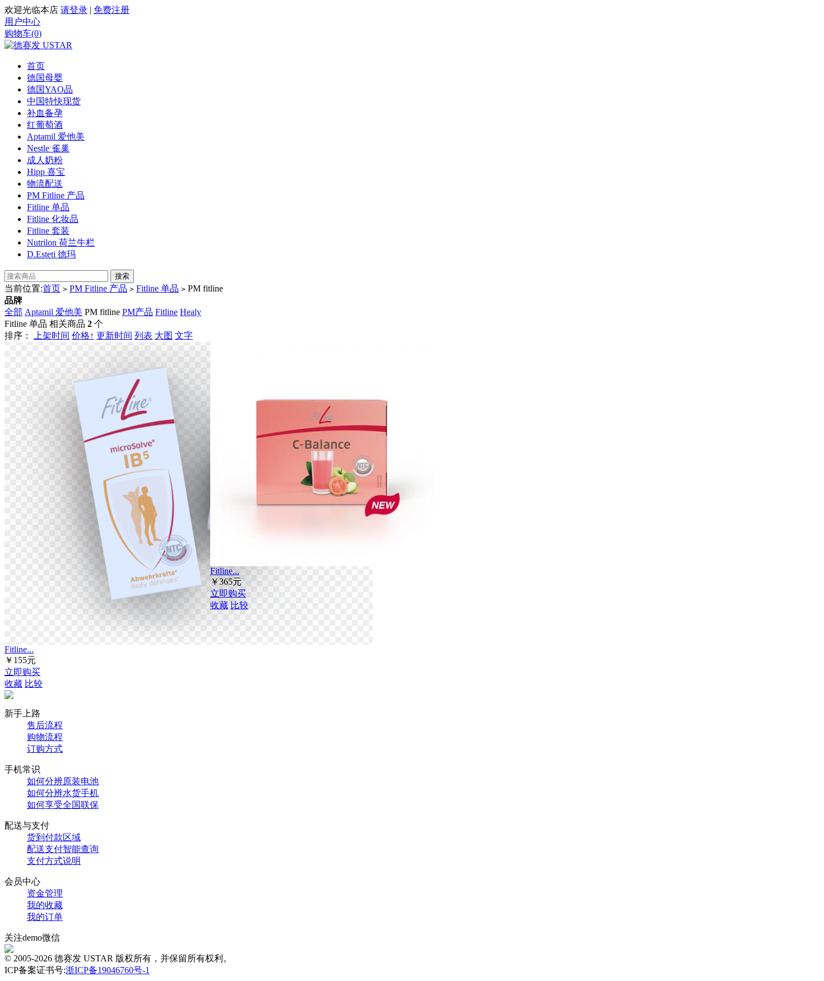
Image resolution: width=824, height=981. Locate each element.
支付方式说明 (54, 861)
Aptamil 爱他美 (56, 136)
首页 (36, 66)
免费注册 (111, 10)
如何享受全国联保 (63, 804)
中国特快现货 (54, 101)
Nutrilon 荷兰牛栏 (61, 242)
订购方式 (45, 748)
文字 (184, 335)
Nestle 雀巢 (48, 148)
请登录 (74, 10)
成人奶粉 (45, 160)
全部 (13, 312)
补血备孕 (45, 113)
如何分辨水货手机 (63, 793)
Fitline (166, 312)
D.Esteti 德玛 (51, 254)
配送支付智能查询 (63, 849)
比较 (34, 683)
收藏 (13, 683)
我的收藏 (45, 905)
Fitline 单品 (48, 207)
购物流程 (45, 737)
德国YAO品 (50, 89)
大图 (164, 335)
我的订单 (45, 917)
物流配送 (45, 183)
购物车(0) (22, 33)
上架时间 (52, 335)
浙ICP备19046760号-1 (108, 970)
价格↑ (83, 335)
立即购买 (22, 672)
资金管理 (45, 893)
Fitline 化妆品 (52, 219)
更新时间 (114, 335)
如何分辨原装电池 (63, 781)
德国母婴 (45, 77)
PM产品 (137, 312)
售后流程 (45, 725)
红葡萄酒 (45, 124)
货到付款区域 (54, 837)
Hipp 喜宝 (46, 172)
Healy (190, 312)
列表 (143, 335)
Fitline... (19, 649)
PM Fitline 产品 (56, 195)
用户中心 (22, 21)
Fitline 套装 (48, 230)
